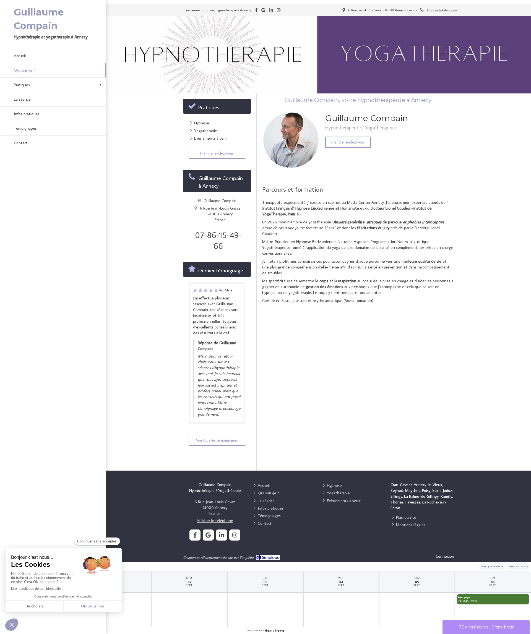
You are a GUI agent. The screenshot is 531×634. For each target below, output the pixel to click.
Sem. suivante (519, 566)
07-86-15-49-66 (218, 240)
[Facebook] (256, 11)
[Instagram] (278, 11)
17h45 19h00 (468, 599)
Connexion (445, 556)
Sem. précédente (492, 566)
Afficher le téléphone (441, 10)
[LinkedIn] (271, 11)
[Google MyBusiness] (263, 11)
